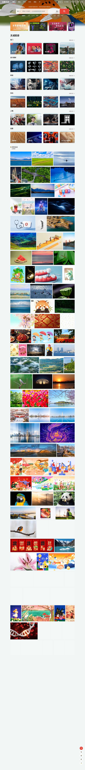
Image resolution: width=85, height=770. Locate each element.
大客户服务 (72, 1)
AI (51, 15)
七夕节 (33, 15)
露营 (37, 15)
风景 (48, 15)
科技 (41, 15)
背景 (62, 15)
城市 (58, 15)
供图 (78, 1)
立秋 (29, 15)
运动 (55, 15)
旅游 (45, 15)
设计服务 (66, 1)
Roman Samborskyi (78, 18)
